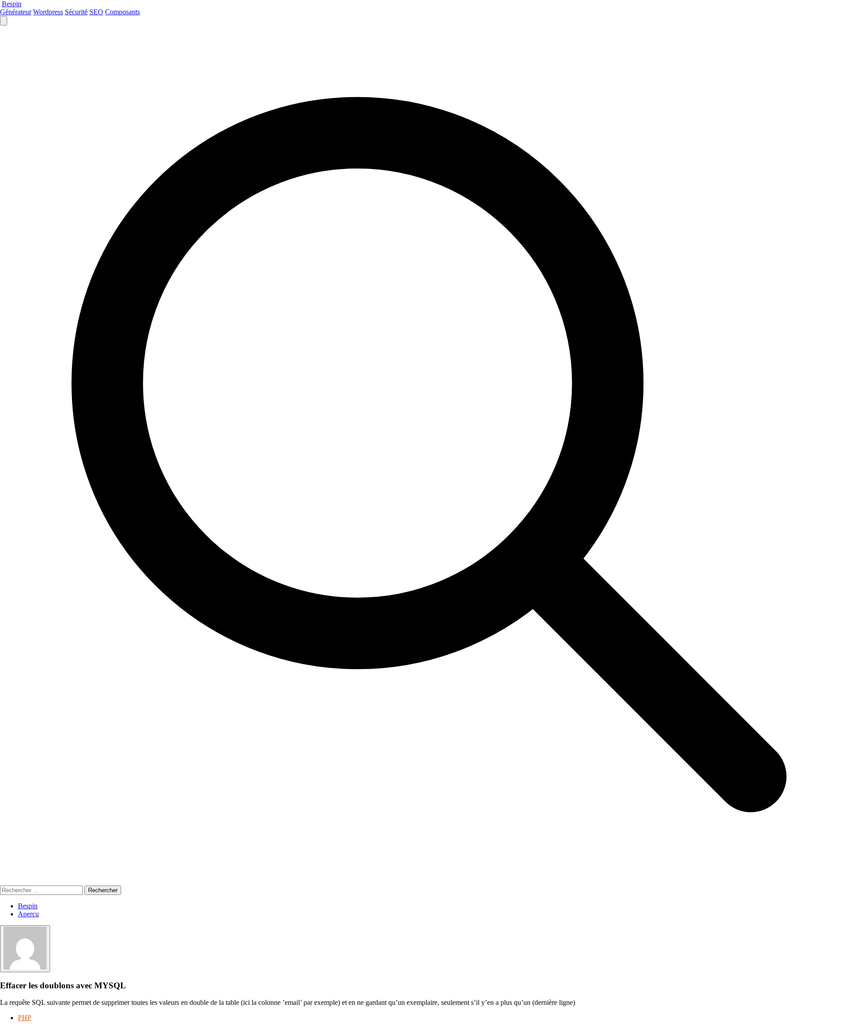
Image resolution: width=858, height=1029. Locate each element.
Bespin (11, 4)
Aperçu (28, 914)
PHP (24, 1017)
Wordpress (48, 12)
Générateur (15, 12)
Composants (122, 12)
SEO (96, 12)
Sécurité (76, 12)
